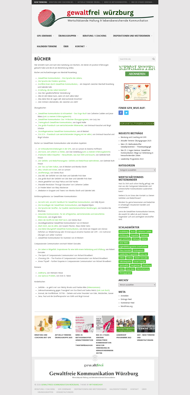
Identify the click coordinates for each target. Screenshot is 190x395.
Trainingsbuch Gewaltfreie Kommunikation (55, 122)
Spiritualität (123, 265)
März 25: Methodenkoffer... (116, 2)
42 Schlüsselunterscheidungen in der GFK (54, 149)
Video (121, 269)
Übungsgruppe (125, 273)
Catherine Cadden (144, 231)
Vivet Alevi (130, 269)
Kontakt (80, 46)
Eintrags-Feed (126, 299)
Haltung (135, 239)
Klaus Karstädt (125, 250)
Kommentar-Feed (127, 303)
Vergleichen (135, 265)
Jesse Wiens (123, 243)
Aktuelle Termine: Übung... (89, 2)
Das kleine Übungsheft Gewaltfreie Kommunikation (58, 229)
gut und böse (124, 239)
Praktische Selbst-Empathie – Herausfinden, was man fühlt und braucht (66, 155)
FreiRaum (144, 235)
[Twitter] (126, 113)
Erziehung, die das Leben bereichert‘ (52, 90)
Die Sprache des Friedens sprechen (52, 81)
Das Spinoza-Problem (46, 276)
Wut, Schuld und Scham (47, 170)
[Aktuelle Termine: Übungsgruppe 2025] (64, 324)
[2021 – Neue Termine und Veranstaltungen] (146, 324)
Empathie (134, 235)
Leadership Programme (128, 254)
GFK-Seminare (44, 36)
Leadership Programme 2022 (132, 159)
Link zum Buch (103, 290)
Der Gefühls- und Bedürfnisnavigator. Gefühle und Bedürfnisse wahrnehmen (68, 161)
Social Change (139, 262)
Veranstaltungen (64, 392)
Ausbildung (123, 231)
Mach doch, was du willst (48, 226)
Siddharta (42, 273)
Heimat (144, 239)
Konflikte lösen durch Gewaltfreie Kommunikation (57, 84)
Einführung (123, 235)
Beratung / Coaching (94, 36)
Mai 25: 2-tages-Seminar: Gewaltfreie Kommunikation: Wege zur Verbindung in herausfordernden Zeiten (137, 152)
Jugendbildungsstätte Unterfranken (133, 246)
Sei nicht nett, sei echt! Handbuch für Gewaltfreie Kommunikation (64, 202)
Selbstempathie (125, 262)
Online (129, 258)
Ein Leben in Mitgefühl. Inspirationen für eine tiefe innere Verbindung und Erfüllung (71, 249)
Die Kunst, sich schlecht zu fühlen (51, 152)
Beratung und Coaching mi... (61, 2)
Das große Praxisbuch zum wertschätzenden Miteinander (60, 125)
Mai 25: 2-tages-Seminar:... (142, 2)
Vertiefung (146, 265)
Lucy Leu (143, 254)
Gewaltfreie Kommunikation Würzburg (60, 385)
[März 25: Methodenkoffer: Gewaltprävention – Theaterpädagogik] (84, 324)
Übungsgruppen (67, 36)
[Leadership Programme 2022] (125, 324)
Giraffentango (43, 173)
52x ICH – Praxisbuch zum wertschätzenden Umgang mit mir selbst (65, 134)
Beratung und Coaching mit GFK (133, 137)
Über (66, 46)
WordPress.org (126, 306)
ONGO (122, 258)
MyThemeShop (95, 385)
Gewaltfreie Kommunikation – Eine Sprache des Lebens (60, 78)
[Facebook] (121, 113)
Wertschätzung (143, 269)
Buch (133, 231)
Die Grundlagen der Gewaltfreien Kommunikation (57, 205)
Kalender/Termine (47, 46)
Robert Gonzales (141, 258)
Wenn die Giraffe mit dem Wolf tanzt (52, 220)
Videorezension (94, 287)
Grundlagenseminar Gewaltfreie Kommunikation (57, 131)
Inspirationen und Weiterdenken (131, 36)
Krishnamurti (138, 250)
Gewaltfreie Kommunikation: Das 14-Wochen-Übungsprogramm (63, 119)
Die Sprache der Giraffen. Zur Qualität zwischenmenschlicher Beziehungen (67, 208)
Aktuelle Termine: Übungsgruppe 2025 (136, 141)
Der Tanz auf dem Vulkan (48, 167)
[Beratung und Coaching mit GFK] (44, 324)
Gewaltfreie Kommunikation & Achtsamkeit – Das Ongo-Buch (62, 113)
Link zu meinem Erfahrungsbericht (56, 116)
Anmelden (125, 296)
